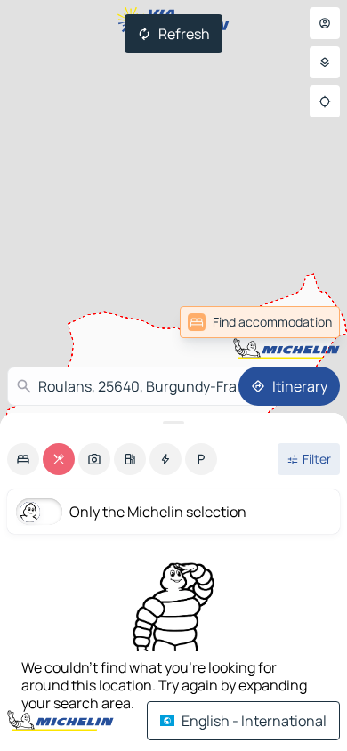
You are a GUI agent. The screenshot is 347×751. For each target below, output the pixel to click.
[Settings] (325, 62)
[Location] (325, 101)
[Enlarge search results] (173, 422)
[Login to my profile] (325, 23)
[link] (301, 322)
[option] (23, 459)
